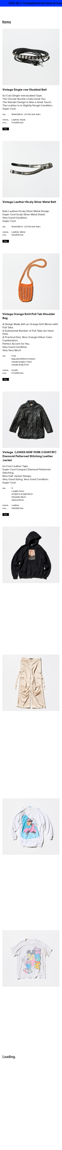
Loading (10, 1057)
